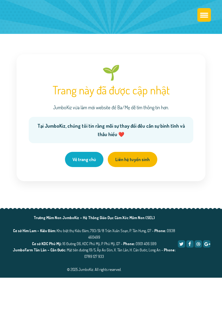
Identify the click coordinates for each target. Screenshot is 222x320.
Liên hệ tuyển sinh (132, 159)
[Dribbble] (198, 244)
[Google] (206, 244)
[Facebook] (190, 244)
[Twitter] (181, 244)
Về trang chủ (84, 159)
